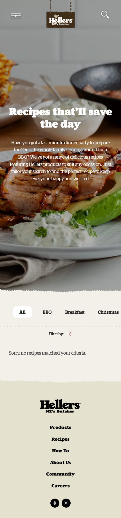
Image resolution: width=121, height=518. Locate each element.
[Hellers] (60, 15)
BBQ (47, 312)
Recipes (60, 439)
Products (60, 427)
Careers (60, 485)
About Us (60, 462)
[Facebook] (54, 503)
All (22, 312)
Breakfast (74, 312)
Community (60, 474)
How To (60, 450)
